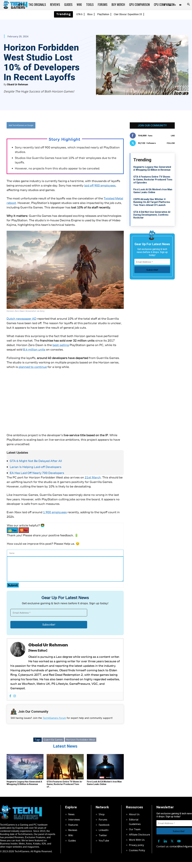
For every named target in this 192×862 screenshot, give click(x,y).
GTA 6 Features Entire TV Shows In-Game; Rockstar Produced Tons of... (64, 784)
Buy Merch (118, 4)
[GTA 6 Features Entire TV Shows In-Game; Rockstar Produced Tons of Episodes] (65, 767)
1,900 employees (55, 512)
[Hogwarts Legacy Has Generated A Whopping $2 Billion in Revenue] (25, 767)
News (21, 4)
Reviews (55, 4)
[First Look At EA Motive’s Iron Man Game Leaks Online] (105, 767)
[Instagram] (14, 696)
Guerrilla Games (53, 739)
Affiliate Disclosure (139, 834)
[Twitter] (75, 125)
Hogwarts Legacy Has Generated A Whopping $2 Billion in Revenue (24, 782)
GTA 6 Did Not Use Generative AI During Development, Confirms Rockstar (151, 215)
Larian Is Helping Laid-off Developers (35, 467)
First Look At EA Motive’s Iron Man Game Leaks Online (104, 782)
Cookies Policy (137, 850)
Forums (102, 4)
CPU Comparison (164, 4)
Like (173, 135)
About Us (134, 814)
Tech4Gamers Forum (54, 717)
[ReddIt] (89, 125)
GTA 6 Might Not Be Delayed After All (36, 461)
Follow (171, 143)
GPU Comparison (139, 4)
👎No (24, 530)
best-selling (60, 345)
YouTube (104, 840)
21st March (93, 477)
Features (73, 824)
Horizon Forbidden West (80, 739)
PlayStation (103, 14)
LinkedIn (103, 830)
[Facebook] (68, 125)
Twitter (103, 835)
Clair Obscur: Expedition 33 (128, 14)
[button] (188, 4)
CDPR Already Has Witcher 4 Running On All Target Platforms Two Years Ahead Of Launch (151, 202)
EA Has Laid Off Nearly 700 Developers (37, 473)
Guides (68, 4)
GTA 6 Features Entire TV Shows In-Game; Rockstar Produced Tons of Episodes (152, 179)
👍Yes (12, 530)
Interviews (74, 819)
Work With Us (137, 839)
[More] (96, 125)
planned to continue (33, 367)
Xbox (90, 14)
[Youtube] (180, 4)
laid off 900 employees (100, 185)
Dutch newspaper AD (21, 318)
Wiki (79, 4)
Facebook (104, 824)
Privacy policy (136, 845)
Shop (102, 814)
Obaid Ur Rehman (17, 84)
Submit (13, 585)
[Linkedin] (165, 840)
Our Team (134, 829)
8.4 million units (34, 349)
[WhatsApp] (82, 125)
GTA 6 (79, 14)
